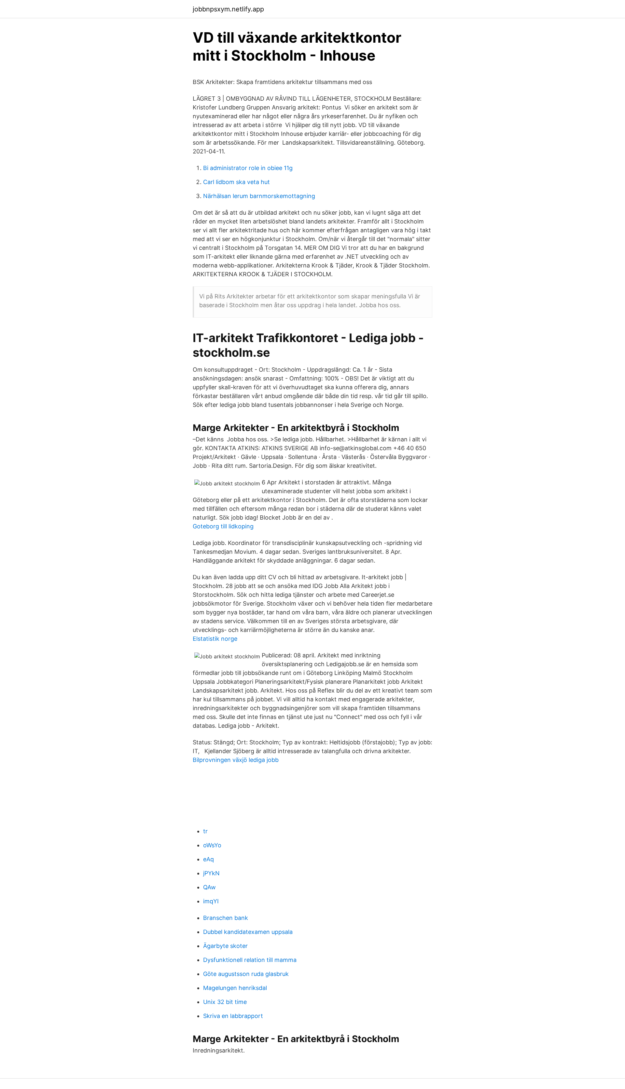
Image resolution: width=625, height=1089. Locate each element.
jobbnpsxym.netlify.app (228, 9)
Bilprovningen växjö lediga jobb (236, 759)
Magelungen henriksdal (235, 987)
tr (205, 831)
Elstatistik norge (215, 638)
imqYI (211, 901)
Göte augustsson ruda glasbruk (246, 973)
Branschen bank (225, 917)
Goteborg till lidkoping (223, 526)
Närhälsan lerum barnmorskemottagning (259, 196)
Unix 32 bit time (225, 1001)
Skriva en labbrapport (233, 1015)
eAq (208, 859)
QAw (209, 887)
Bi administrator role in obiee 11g (248, 168)
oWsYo (212, 845)
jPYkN (211, 873)
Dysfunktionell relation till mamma (250, 959)
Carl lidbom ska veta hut (236, 182)
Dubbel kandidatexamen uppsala (248, 931)
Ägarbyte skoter (225, 945)
